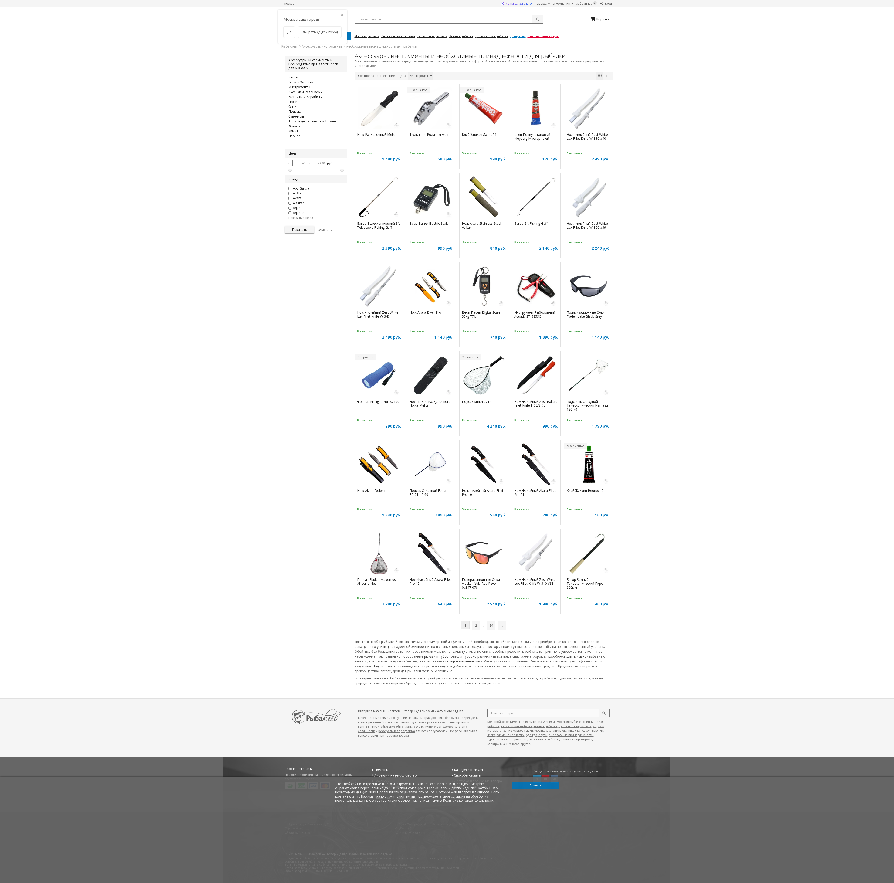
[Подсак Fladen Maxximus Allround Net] (379, 553)
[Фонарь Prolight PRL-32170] (379, 375)
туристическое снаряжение (507, 739)
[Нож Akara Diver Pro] (431, 286)
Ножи (292, 101)
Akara (297, 198)
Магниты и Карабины (305, 97)
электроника (496, 744)
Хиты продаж (419, 76)
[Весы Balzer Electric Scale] (431, 197)
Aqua (297, 208)
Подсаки (295, 111)
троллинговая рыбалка (575, 726)
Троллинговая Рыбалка (491, 36)
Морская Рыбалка (367, 36)
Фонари (294, 126)
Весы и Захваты (301, 82)
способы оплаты (400, 727)
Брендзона (518, 36)
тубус (443, 656)
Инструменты (299, 87)
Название (387, 76)
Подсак (378, 666)
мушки (528, 731)
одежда (531, 735)
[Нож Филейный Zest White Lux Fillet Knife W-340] (379, 286)
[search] (604, 713)
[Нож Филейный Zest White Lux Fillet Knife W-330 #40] (588, 108)
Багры (293, 77)
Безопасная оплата (299, 769)
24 (491, 625)
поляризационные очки (463, 661)
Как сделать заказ (468, 770)
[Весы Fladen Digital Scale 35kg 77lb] (484, 286)
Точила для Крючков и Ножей (312, 121)
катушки (554, 731)
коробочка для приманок (568, 656)
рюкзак (429, 656)
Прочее (294, 136)
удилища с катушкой (576, 731)
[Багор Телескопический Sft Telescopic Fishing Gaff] (379, 197)
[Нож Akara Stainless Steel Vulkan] (484, 197)
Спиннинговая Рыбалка (398, 36)
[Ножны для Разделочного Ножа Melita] (431, 375)
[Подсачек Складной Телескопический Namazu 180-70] (588, 375)
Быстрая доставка (431, 718)
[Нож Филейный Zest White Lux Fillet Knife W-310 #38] (536, 553)
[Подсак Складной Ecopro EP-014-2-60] (431, 464)
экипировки (420, 646)
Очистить (325, 230)
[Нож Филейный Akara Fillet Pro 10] (484, 464)
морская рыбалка (569, 722)
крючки (597, 731)
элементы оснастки (511, 735)
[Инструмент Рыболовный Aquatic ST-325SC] (536, 286)
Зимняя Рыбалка (461, 36)
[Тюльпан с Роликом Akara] (431, 108)
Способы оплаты (467, 775)
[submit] (537, 19)
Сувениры (296, 116)
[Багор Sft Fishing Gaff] (536, 197)
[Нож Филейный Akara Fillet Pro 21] (536, 464)
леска (491, 735)
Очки (292, 106)
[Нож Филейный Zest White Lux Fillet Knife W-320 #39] (588, 197)
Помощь (541, 4)
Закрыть (887, 881)
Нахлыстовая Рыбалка (432, 36)
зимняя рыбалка (545, 726)
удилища (384, 646)
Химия (293, 131)
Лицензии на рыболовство (396, 775)
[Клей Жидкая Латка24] (484, 108)
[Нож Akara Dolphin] (379, 464)
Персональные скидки (543, 36)
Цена (402, 76)
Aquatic (298, 213)
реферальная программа (396, 731)
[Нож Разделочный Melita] (379, 108)
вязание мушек (511, 731)
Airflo (297, 193)
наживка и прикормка (576, 739)
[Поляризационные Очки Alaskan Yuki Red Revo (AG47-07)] (484, 553)
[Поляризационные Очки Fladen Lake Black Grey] (588, 286)
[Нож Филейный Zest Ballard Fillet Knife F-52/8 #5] (536, 375)
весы (475, 666)
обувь (542, 735)
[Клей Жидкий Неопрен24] (588, 464)
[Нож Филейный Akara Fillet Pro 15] (431, 553)
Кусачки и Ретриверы (305, 92)
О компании (562, 4)
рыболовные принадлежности (571, 735)
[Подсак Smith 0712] (484, 375)
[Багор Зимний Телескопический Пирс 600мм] (588, 553)
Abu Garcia (301, 188)
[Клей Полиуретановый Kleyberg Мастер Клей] (536, 108)
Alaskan (299, 203)
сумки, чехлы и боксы (544, 739)
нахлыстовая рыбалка (516, 726)
